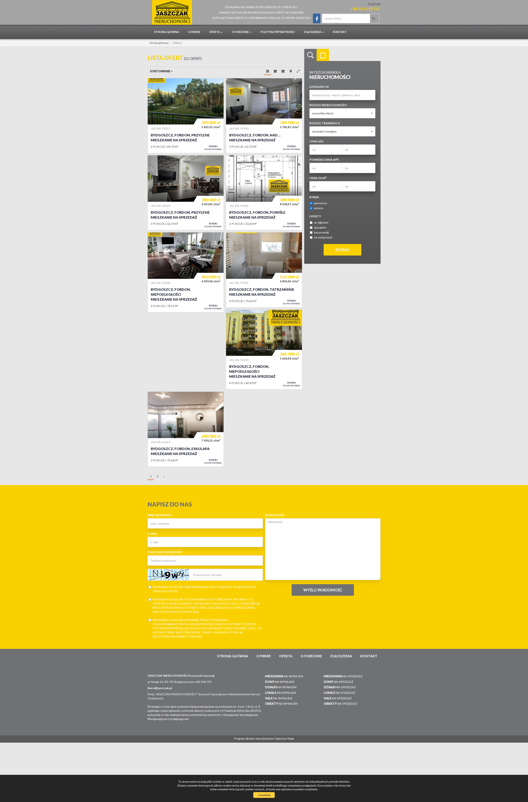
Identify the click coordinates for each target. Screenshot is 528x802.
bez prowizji (321, 232)
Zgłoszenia (341, 656)
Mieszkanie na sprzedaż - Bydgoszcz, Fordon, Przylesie (186, 115)
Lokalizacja (319, 86)
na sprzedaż (343, 676)
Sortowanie (160, 71)
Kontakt (340, 32)
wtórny (318, 208)
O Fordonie (311, 656)
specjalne (320, 227)
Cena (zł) (316, 141)
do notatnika (213, 147)
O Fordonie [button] (240, 32)
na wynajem (284, 676)
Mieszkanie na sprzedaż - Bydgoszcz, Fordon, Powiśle (264, 192)
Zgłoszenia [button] (313, 32)
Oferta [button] (214, 32)
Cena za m (317, 178)
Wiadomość (274, 515)
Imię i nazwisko (159, 515)
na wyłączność (323, 237)
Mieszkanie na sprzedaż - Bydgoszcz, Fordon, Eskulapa (186, 429)
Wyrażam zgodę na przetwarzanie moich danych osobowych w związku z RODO (204, 589)
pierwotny (320, 203)
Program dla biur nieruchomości (254, 738)
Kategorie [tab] (323, 55)
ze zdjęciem (321, 222)
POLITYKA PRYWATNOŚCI (277, 32)
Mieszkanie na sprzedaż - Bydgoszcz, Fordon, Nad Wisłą (264, 115)
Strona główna (166, 32)
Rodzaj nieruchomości (328, 105)
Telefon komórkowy (164, 552)
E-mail (152, 533)
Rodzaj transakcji (324, 123)
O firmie (194, 32)
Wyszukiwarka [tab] (310, 55)
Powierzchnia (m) (324, 159)
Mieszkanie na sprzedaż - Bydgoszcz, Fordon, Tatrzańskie (264, 269)
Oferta (285, 656)
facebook (316, 18)
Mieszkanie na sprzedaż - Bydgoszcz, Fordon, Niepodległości (186, 272)
